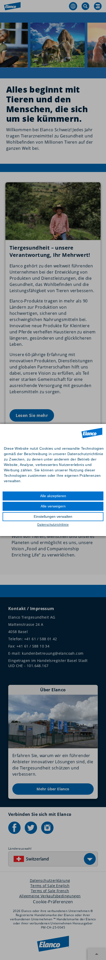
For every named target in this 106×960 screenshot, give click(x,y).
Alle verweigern (53, 506)
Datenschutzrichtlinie (53, 525)
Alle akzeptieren (53, 496)
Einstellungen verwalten (53, 516)
